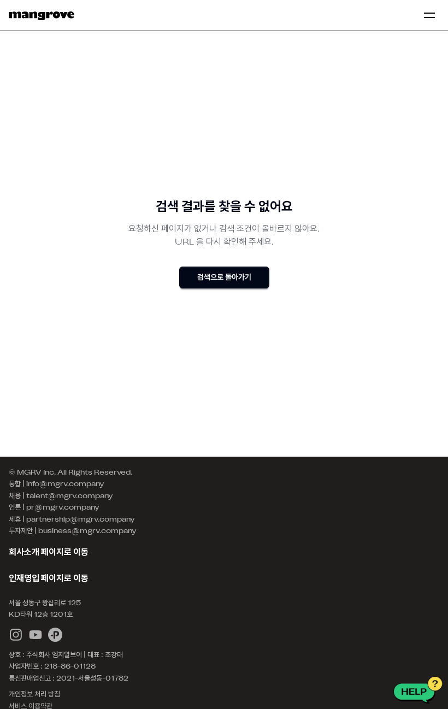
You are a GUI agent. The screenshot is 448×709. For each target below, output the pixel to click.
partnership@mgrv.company (80, 520)
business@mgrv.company (87, 531)
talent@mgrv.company (69, 496)
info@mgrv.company (65, 484)
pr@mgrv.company (62, 508)
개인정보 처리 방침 (34, 695)
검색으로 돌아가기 (224, 277)
